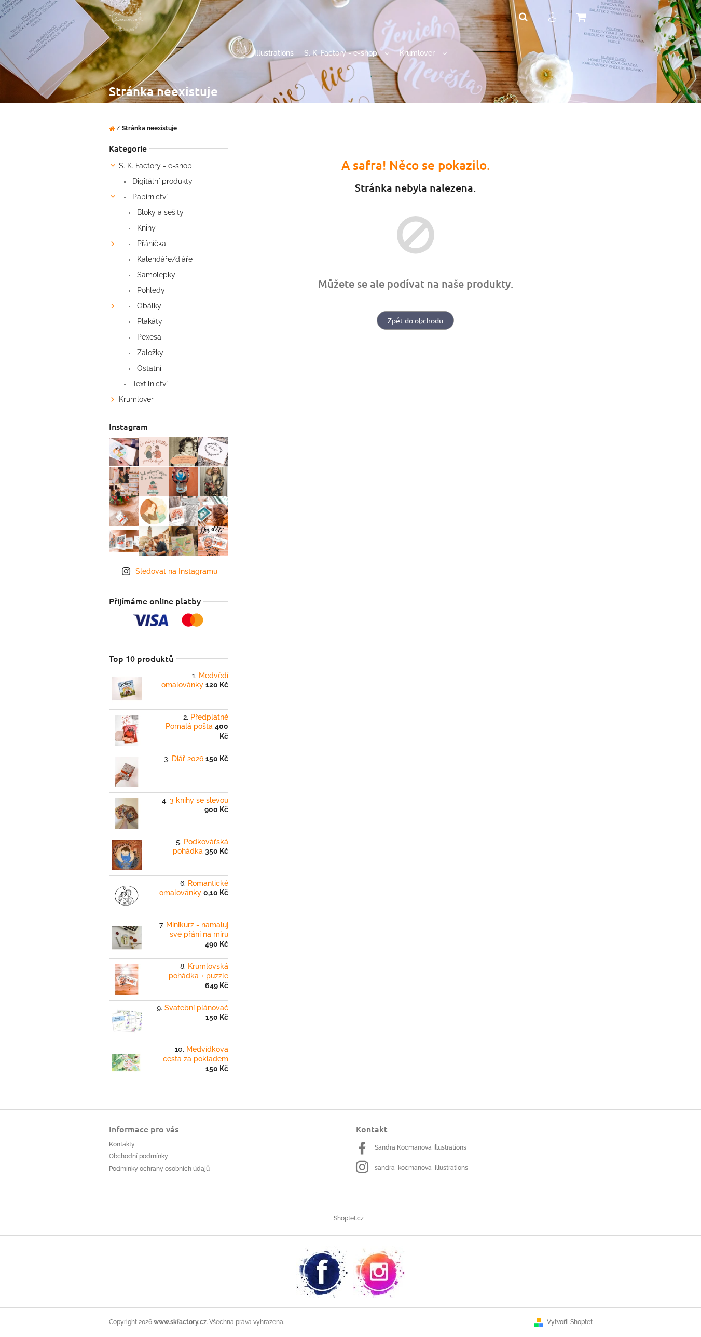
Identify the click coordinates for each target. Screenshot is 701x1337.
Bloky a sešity (159, 212)
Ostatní (148, 368)
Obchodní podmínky (138, 1156)
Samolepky (155, 275)
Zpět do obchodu (415, 320)
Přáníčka (150, 243)
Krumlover (136, 399)
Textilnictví (149, 384)
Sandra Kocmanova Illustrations (420, 1147)
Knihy (145, 228)
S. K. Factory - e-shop (155, 165)
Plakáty (148, 321)
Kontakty (122, 1144)
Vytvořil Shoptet (570, 1322)
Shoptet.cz (349, 1218)
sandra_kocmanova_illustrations (421, 1167)
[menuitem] (274, 53)
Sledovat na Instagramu (176, 571)
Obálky (148, 306)
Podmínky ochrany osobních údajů (159, 1168)
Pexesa (148, 337)
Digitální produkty (161, 181)
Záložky (149, 352)
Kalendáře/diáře (164, 259)
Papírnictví (149, 197)
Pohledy (150, 290)
